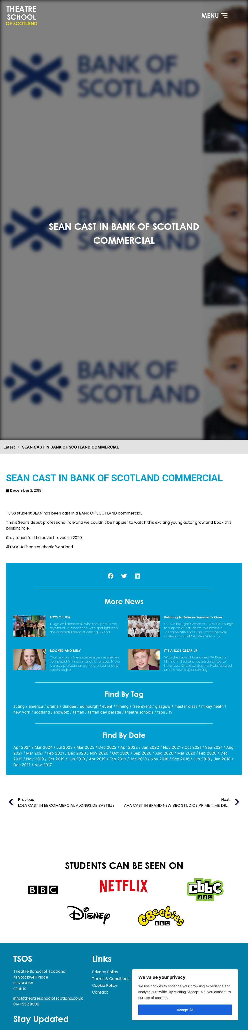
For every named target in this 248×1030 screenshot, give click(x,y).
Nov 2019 (35, 758)
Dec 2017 (22, 764)
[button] (110, 575)
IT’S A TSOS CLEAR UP (181, 651)
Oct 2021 (193, 747)
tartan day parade (104, 712)
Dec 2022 (107, 747)
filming (122, 706)
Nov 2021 (172, 747)
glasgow (162, 706)
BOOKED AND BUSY (65, 651)
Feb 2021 (55, 753)
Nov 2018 (159, 758)
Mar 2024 (44, 747)
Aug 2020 (164, 753)
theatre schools (139, 712)
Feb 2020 (208, 753)
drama (53, 706)
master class (185, 706)
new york (21, 712)
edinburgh (89, 706)
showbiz (61, 712)
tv (170, 712)
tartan (78, 712)
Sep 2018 (180, 758)
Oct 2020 (121, 753)
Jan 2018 (222, 758)
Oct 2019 (56, 758)
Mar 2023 (85, 747)
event (107, 706)
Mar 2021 (34, 753)
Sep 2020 (142, 753)
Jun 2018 (201, 758)
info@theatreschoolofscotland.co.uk (48, 998)
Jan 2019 (138, 758)
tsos (161, 712)
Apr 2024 (22, 747)
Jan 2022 (150, 747)
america (36, 706)
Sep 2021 (213, 747)
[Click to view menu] (214, 15)
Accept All (185, 1010)
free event (141, 706)
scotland (42, 712)
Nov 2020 (99, 753)
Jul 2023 (64, 747)
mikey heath (212, 706)
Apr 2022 (129, 747)
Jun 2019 (76, 758)
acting (19, 706)
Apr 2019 (97, 758)
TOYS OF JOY (60, 617)
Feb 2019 (117, 758)
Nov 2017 (43, 764)
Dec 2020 (77, 753)
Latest (9, 447)
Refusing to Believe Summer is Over (193, 617)
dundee (69, 706)
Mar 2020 (186, 753)
